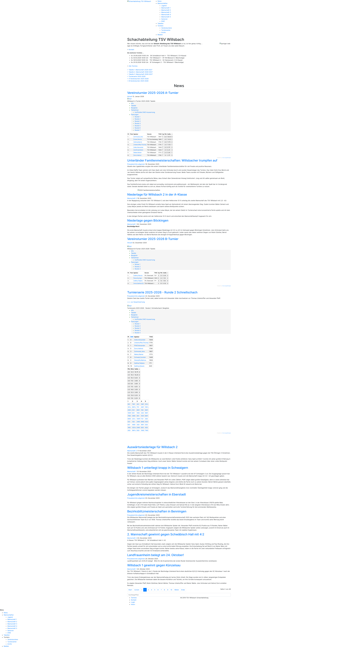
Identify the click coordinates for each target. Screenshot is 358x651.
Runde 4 (137, 123)
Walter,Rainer (138, 152)
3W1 (142, 404)
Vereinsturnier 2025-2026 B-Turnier (152, 239)
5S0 (146, 425)
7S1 (138, 407)
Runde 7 (137, 130)
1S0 (142, 410)
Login (133, 602)
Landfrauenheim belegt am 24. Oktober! (155, 555)
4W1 (142, 407)
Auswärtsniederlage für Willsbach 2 (152, 447)
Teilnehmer (135, 110)
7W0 (129, 416)
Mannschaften (162, 3)
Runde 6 (137, 128)
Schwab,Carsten (140, 357)
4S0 (146, 427)
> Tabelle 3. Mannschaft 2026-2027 (140, 74)
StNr (132, 337)
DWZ (163, 21)
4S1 (138, 404)
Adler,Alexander (138, 147)
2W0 (138, 422)
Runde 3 (137, 121)
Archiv (163, 32)
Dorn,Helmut (137, 155)
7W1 (133, 404)
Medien (160, 35)
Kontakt (131, 49)
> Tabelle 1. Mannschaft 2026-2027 (139, 70)
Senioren (164, 19)
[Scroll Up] (0, 650)
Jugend (164, 6)
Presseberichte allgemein (136, 164)
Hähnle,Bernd (138, 142)
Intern (133, 604)
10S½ (134, 427)
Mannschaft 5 (166, 17)
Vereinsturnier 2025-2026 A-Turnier (152, 93)
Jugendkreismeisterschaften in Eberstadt (156, 494)
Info (132, 103)
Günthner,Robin (138, 150)
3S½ (129, 407)
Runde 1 (137, 117)
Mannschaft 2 (166, 10)
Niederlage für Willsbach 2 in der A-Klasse (157, 194)
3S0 (146, 419)
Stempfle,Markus (140, 360)
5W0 (138, 427)
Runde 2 (137, 119)
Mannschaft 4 (166, 14)
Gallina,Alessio (138, 275)
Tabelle (133, 105)
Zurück (136, 590)
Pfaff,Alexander (139, 345)
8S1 (133, 413)
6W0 (142, 422)
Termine (134, 598)
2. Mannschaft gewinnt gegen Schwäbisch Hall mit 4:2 (165, 534)
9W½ (134, 430)
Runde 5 (137, 126)
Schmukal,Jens (138, 136)
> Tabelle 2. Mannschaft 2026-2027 (140, 72)
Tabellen (160, 23)
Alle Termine (133, 66)
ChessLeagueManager (226, 157)
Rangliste (134, 108)
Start (130, 590)
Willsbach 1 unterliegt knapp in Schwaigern (157, 467)
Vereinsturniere (166, 28)
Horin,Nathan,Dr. (139, 283)
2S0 (142, 413)
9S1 (129, 404)
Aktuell (129, 96)
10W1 (129, 413)
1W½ (146, 407)
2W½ (129, 410)
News (159, 1)
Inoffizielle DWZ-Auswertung (145, 112)
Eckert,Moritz (138, 139)
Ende (183, 590)
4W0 (133, 425)
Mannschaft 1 (166, 8)
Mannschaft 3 (166, 12)
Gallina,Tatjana (138, 280)
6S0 (138, 430)
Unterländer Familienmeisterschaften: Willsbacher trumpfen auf (172, 160)
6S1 (129, 425)
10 (171, 590)
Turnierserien (165, 30)
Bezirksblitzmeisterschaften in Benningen (156, 511)
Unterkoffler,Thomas (140, 144)
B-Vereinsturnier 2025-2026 (138, 81)
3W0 (133, 416)
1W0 (138, 413)
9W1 (146, 413)
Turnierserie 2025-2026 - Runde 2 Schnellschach (162, 292)
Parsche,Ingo (138, 278)
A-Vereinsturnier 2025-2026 (139, 79)
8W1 (138, 410)
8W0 (129, 419)
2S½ (146, 404)
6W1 (146, 410)
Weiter (176, 590)
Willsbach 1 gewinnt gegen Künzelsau (153, 565)
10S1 (142, 416)
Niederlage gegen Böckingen (147, 220)
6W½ (134, 407)
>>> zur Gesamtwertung (136, 302)
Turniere (160, 26)
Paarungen (134, 114)
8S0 (142, 427)
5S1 (133, 410)
